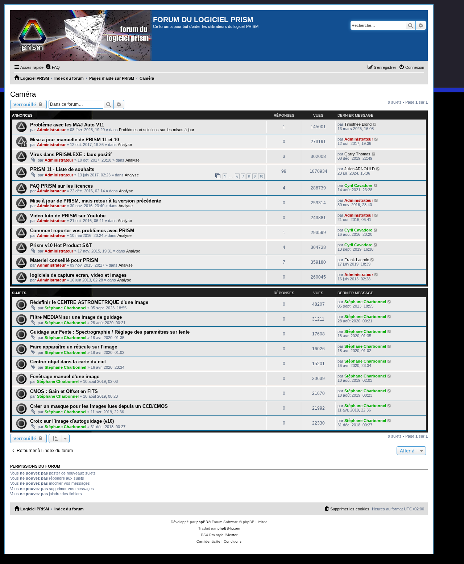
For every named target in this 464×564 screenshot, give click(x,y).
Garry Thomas (357, 154)
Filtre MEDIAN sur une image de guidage (76, 317)
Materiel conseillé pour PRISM (64, 260)
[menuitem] (52, 67)
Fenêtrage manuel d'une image (64, 376)
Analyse (125, 144)
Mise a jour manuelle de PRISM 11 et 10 (74, 139)
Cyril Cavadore (358, 185)
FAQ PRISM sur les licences (61, 186)
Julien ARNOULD (359, 169)
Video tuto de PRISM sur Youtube (67, 215)
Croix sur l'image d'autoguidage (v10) (72, 421)
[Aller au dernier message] (375, 124)
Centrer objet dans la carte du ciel (68, 361)
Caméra (23, 94)
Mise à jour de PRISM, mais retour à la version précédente (95, 201)
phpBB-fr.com (229, 528)
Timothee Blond (358, 124)
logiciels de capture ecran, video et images (78, 275)
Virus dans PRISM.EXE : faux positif (71, 154)
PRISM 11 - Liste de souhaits (62, 169)
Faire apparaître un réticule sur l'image (73, 347)
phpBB (202, 522)
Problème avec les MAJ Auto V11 (67, 125)
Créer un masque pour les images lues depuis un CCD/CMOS (99, 406)
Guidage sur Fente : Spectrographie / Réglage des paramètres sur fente (110, 332)
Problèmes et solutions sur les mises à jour (156, 130)
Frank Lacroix (356, 260)
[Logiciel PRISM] (81, 35)
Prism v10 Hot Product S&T (61, 245)
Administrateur (51, 130)
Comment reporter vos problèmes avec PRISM (82, 230)
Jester (232, 535)
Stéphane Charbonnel (65, 308)
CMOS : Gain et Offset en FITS (64, 391)
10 (261, 176)
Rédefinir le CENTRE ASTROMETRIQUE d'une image (89, 302)
